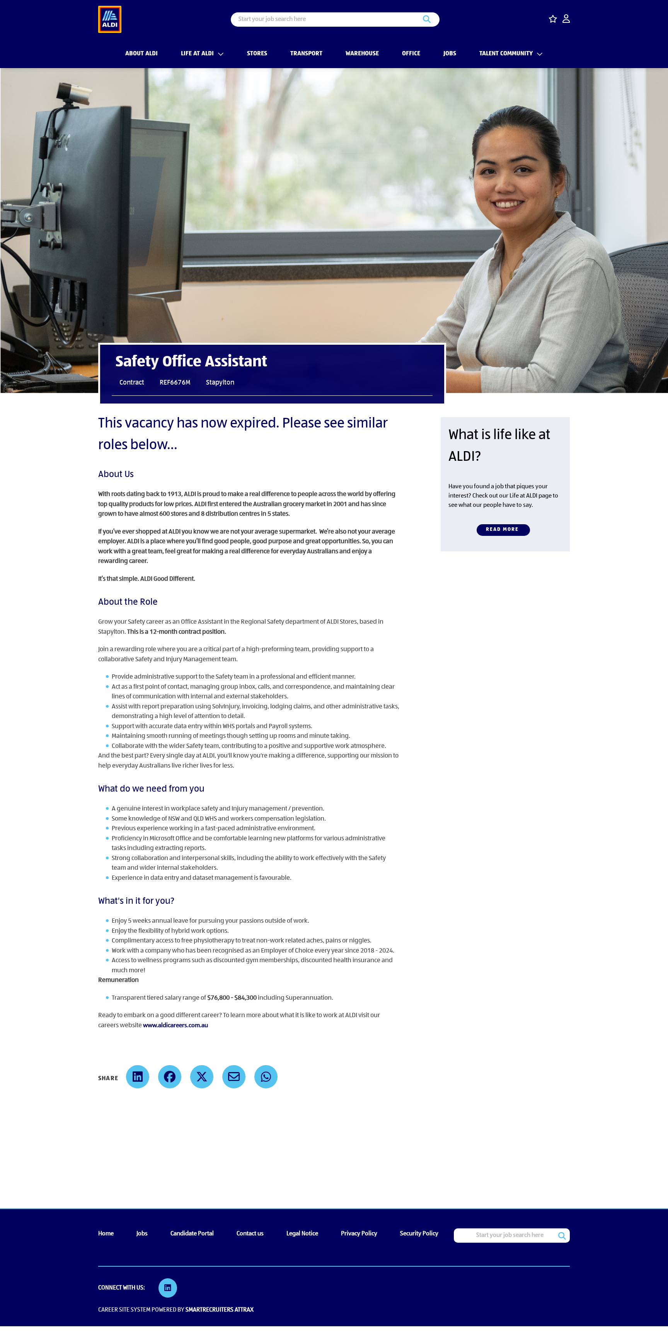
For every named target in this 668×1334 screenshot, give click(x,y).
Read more (502, 529)
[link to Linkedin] (168, 1288)
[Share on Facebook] (169, 1076)
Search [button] (427, 19)
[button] (219, 53)
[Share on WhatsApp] (266, 1076)
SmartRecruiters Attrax (220, 1310)
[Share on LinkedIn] (137, 1076)
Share (108, 1079)
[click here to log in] (566, 19)
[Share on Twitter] (201, 1076)
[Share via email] (233, 1076)
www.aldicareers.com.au (175, 1026)
